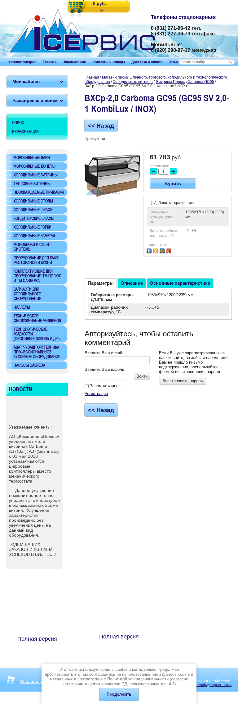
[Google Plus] (169, 250)
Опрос (18, 122)
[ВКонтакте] (150, 250)
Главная (49, 61)
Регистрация (96, 393)
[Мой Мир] (163, 250)
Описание (132, 283)
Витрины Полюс (170, 81)
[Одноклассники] (156, 250)
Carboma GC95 (200, 81)
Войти (142, 376)
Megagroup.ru (33, 681)
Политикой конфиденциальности (138, 679)
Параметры (101, 283)
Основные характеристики (180, 283)
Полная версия (37, 639)
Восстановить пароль (182, 381)
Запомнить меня (105, 386)
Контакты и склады (109, 61)
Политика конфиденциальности (206, 685)
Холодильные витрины (133, 81)
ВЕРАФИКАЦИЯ (25, 131)
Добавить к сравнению (173, 203)
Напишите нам (74, 61)
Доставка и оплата (146, 61)
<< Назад (101, 125)
